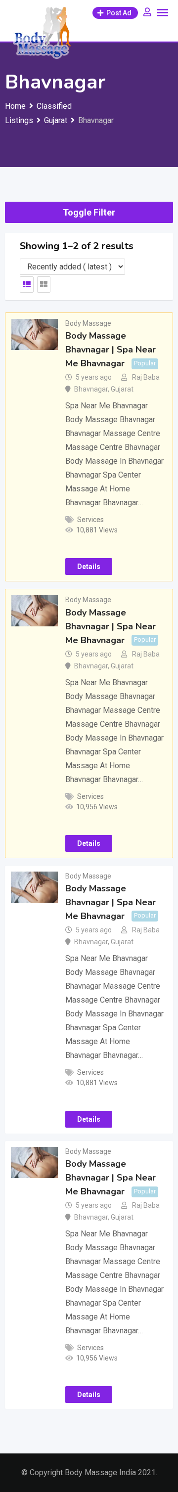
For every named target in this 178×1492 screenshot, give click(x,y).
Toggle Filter (89, 212)
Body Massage (88, 323)
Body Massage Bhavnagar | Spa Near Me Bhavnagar (110, 349)
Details (88, 566)
